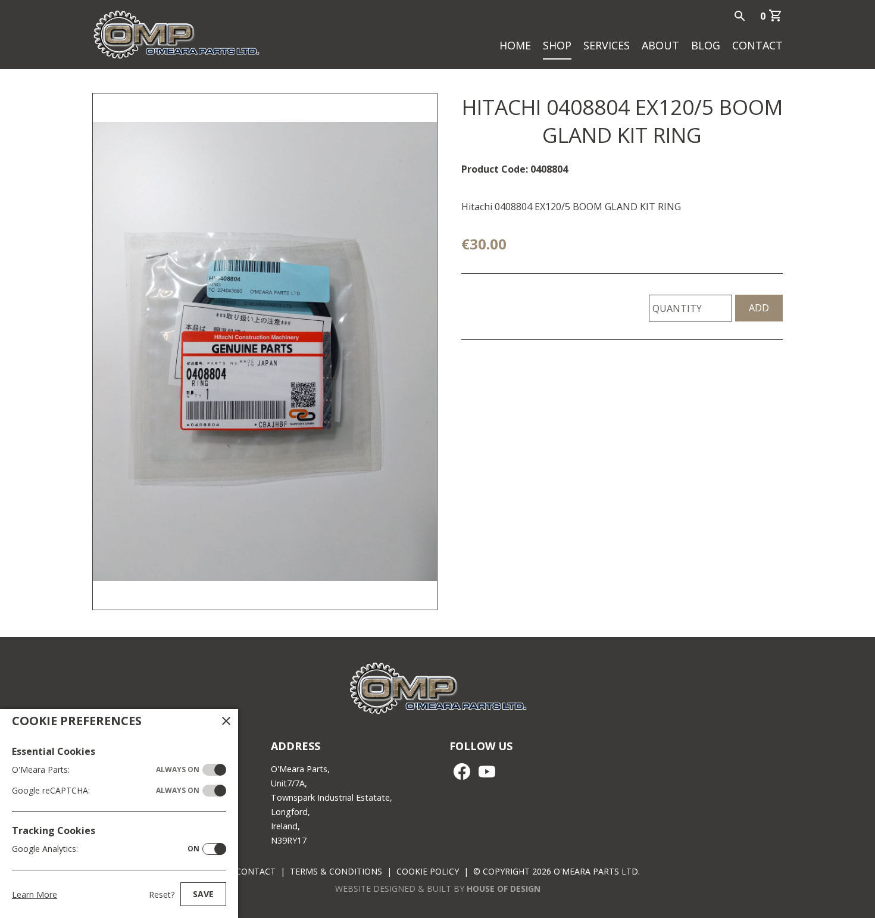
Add (759, 307)
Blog (705, 45)
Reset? (161, 894)
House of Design (503, 888)
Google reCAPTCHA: (105, 790)
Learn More (34, 894)
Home (515, 45)
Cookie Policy (427, 871)
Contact (757, 45)
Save (203, 894)
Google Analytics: (105, 848)
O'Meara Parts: (105, 769)
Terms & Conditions (336, 871)
